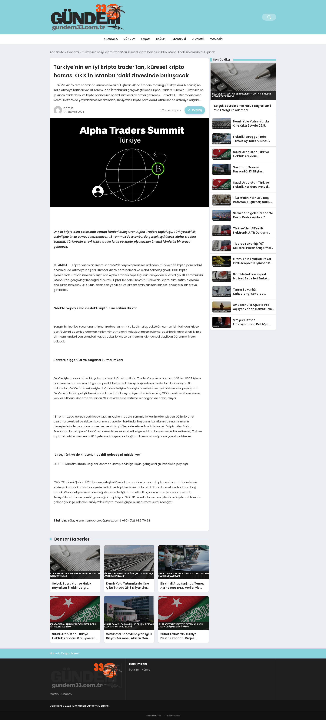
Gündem (129, 39)
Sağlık (160, 39)
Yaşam (145, 39)
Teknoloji (178, 39)
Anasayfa (111, 39)
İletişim (134, 670)
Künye (146, 670)
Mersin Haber (153, 715)
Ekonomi (197, 39)
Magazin (216, 39)
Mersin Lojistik (172, 715)
